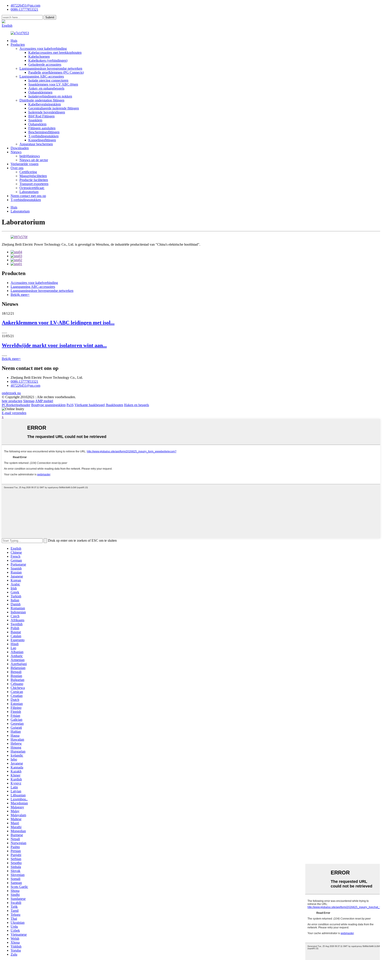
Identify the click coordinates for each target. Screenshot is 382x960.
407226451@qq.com (25, 5)
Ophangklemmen (40, 92)
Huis (14, 40)
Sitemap (28, 401)
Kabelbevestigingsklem (44, 104)
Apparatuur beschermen (36, 144)
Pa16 (70, 405)
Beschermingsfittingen (43, 132)
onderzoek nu (11, 393)
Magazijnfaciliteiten (33, 176)
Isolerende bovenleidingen (46, 112)
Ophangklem (37, 124)
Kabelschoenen (39, 56)
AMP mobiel (44, 401)
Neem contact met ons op (28, 196)
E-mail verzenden (14, 413)
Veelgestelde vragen (24, 164)
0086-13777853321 (24, 381)
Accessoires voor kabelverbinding (43, 48)
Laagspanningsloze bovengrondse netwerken (50, 68)
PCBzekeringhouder (16, 405)
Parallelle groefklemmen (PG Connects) (56, 72)
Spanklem (35, 120)
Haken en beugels (136, 405)
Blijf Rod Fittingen (41, 116)
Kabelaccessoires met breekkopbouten (55, 52)
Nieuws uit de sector (33, 160)
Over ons (17, 168)
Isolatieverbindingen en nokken (50, 96)
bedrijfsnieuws (29, 156)
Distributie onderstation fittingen (41, 100)
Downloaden (20, 148)
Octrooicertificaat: (31, 188)
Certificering (28, 172)
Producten (18, 44)
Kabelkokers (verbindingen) (47, 60)
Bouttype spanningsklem (48, 405)
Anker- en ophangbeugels (46, 88)
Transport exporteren (33, 184)
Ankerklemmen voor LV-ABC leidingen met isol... (58, 322)
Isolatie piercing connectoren (48, 80)
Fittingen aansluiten (41, 128)
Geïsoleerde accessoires (44, 64)
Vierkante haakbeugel (89, 405)
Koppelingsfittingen (42, 140)
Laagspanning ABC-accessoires (41, 76)
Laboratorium (28, 192)
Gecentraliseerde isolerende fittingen (53, 108)
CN (21, 21)
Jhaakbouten (114, 405)
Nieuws (16, 152)
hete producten (12, 401)
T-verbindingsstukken (43, 136)
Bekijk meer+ (20, 294)
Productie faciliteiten (33, 180)
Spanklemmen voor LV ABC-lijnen (53, 84)
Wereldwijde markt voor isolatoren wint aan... (54, 345)
